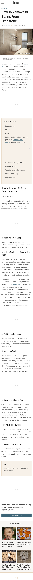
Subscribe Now (15, 515)
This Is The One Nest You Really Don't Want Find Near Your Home (24, 567)
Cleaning (4, 8)
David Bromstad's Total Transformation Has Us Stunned (8, 544)
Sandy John (6, 25)
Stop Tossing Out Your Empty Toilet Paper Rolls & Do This (8, 567)
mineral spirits (17, 284)
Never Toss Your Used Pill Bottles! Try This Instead (24, 544)
